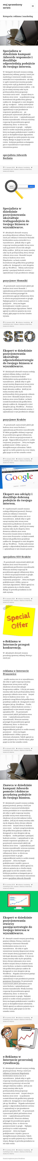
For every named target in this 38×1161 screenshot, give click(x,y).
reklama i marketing (24, 167)
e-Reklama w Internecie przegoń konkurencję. (16, 644)
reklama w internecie (25, 169)
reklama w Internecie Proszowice (16, 672)
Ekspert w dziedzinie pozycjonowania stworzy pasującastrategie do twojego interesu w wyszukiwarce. (17, 925)
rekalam (16, 169)
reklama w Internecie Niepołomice (16, 1073)
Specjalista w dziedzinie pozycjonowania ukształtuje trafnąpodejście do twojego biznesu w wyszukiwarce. (16, 218)
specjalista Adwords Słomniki (19, 878)
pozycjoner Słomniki (15, 280)
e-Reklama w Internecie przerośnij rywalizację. (18, 1060)
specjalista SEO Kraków (17, 556)
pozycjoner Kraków (14, 419)
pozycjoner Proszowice (11, 981)
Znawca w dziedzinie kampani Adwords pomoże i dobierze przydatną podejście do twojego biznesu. (17, 791)
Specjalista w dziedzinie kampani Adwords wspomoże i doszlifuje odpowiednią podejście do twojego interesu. (19, 58)
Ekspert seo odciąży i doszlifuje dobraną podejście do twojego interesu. (17, 498)
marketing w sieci (8, 169)
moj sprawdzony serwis (12, 6)
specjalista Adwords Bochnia (15, 156)
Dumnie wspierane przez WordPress (14, 1158)
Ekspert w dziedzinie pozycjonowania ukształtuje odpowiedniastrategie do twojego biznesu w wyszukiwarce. (18, 358)
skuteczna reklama (8, 171)
